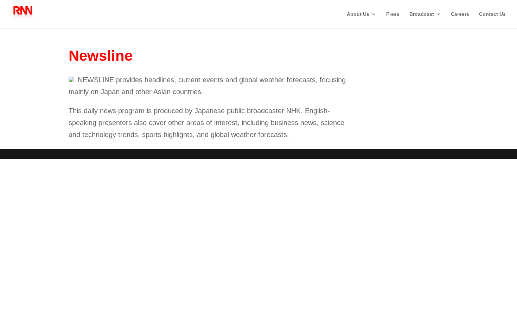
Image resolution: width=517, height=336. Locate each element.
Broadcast (421, 14)
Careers (460, 14)
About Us (358, 14)
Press (393, 14)
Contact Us (492, 14)
